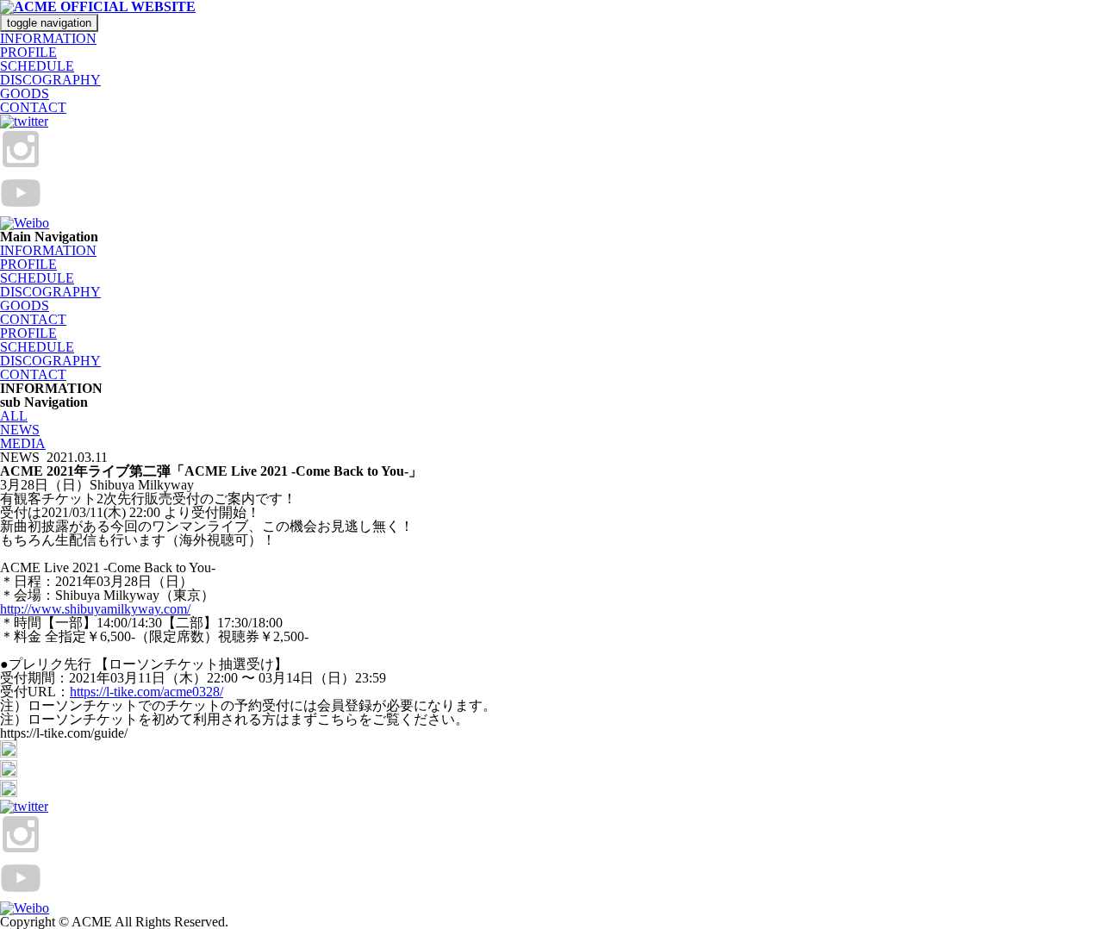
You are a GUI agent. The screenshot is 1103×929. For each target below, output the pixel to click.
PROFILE (28, 52)
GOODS (24, 93)
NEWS (20, 429)
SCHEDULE (37, 66)
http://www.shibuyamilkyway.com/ (95, 609)
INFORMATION (48, 38)
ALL (14, 415)
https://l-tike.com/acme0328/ (146, 691)
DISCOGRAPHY (50, 79)
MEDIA (23, 443)
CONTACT (33, 107)
